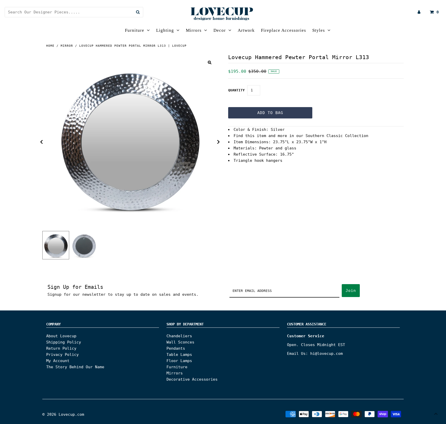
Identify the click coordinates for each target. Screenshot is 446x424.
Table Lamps (179, 354)
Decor (219, 30)
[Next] (218, 142)
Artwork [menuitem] (246, 30)
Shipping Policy (63, 342)
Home (50, 45)
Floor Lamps (179, 360)
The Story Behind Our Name (75, 367)
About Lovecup (61, 336)
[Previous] (41, 142)
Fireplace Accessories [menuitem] (283, 30)
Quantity (236, 90)
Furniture (134, 30)
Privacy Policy (62, 354)
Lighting (165, 30)
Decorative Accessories (192, 379)
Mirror (67, 45)
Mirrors (194, 30)
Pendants (175, 348)
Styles (318, 30)
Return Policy (61, 348)
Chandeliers (179, 336)
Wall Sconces (180, 342)
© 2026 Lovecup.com (63, 414)
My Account (57, 360)
